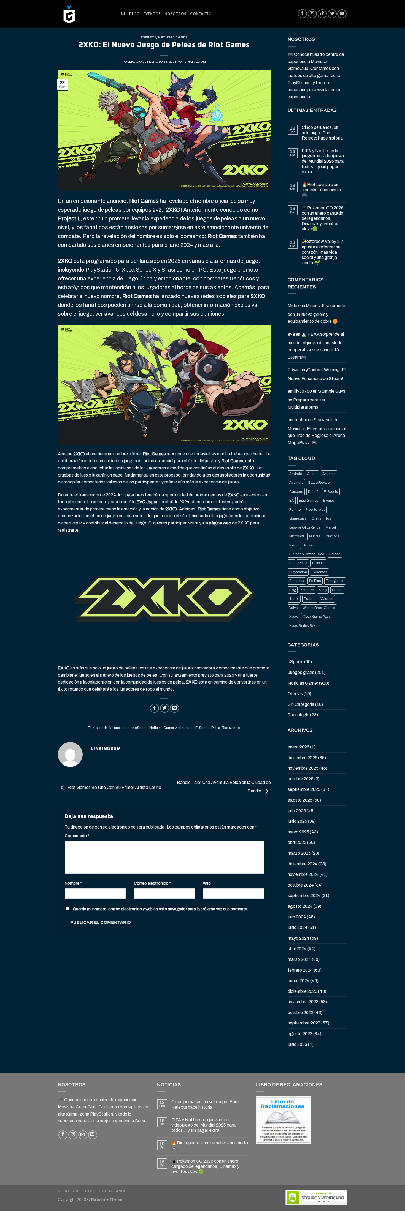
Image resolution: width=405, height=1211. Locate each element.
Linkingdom (195, 61)
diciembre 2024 (303, 864)
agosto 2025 (300, 800)
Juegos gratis (301, 672)
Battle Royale (319, 483)
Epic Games (308, 500)
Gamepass (298, 518)
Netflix (294, 545)
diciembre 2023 (302, 991)
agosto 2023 (300, 1033)
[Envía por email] (174, 708)
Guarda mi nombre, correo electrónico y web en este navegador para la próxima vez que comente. (160, 909)
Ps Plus (315, 581)
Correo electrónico (152, 883)
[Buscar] (123, 14)
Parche (334, 554)
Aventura (296, 483)
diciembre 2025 (302, 757)
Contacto (201, 14)
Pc (291, 563)
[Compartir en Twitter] (164, 708)
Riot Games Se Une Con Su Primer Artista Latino (114, 787)
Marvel (331, 527)
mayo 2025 (298, 832)
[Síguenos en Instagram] (312, 13)
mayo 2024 (298, 938)
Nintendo (311, 545)
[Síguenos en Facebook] (302, 13)
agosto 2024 (300, 906)
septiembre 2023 (304, 1023)
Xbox (293, 617)
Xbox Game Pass (317, 617)
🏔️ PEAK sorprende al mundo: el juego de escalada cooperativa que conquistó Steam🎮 (316, 345)
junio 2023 (297, 1044)
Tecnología (298, 714)
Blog (134, 14)
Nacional (333, 536)
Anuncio (329, 474)
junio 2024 (297, 927)
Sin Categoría (301, 704)
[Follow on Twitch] (92, 1134)
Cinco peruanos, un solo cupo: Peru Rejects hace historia (322, 132)
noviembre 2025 (303, 768)
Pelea (215, 728)
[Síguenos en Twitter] (332, 13)
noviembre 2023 (303, 1001)
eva (291, 334)
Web (207, 883)
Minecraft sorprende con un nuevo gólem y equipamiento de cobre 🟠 (316, 313)
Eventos (152, 14)
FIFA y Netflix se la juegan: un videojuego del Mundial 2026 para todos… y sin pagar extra (323, 161)
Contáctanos (112, 1191)
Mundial (315, 536)
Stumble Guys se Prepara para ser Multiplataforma (316, 399)
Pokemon (319, 572)
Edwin (293, 369)
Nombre (73, 883)
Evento (328, 500)
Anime (312, 474)
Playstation (298, 572)
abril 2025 (297, 842)
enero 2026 (298, 747)
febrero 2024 (300, 970)
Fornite (295, 510)
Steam (337, 590)
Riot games (231, 728)
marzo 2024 (299, 959)
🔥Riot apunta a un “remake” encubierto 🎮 (321, 189)
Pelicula (318, 563)
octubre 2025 (301, 779)
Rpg (292, 590)
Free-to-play (315, 510)
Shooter (307, 590)
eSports (148, 37)
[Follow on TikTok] (322, 13)
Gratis (316, 518)
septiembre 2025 (304, 789)
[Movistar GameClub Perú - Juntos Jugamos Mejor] (85, 14)
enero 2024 (299, 980)
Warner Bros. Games (319, 608)
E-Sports (202, 728)
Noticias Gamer (173, 37)
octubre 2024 (301, 885)
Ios (328, 518)
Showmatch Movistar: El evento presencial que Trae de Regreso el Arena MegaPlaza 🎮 (317, 431)
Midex (293, 305)
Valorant (326, 599)
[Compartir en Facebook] (154, 708)
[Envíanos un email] (82, 1134)
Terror (294, 599)
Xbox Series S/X (302, 626)
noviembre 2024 (303, 874)
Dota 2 (313, 492)
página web (220, 523)
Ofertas (295, 693)
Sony (323, 590)
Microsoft (296, 536)
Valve (293, 608)
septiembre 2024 (304, 895)
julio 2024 (297, 917)
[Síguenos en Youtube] (342, 13)
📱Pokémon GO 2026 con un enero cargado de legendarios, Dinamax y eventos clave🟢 (323, 218)
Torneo (309, 599)
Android (295, 474)
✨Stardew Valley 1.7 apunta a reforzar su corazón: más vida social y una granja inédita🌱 (323, 252)
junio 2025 (297, 821)
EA (291, 500)
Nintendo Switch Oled (306, 554)
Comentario (77, 835)
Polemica (296, 581)
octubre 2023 (301, 1012)
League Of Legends (305, 527)
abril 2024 (297, 948)
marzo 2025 (299, 853)
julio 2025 (297, 810)
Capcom (296, 492)
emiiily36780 (300, 391)
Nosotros (175, 14)
